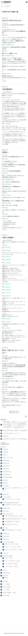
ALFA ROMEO (6, 474)
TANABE (5, 451)
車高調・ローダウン (7, 457)
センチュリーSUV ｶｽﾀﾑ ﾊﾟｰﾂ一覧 (11, 560)
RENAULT (5, 539)
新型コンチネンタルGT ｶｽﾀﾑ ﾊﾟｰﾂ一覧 (12, 549)
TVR (4, 570)
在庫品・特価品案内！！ (8, 592)
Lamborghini (5, 497)
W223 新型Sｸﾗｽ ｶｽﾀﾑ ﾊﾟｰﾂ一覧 (11, 521)
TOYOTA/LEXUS (6, 556)
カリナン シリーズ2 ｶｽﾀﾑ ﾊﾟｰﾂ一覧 (12, 546)
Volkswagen (5, 572)
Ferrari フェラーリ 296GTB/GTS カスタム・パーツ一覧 (16, 488)
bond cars (5, 586)
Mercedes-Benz (6, 513)
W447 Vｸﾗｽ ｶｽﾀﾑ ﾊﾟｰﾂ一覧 (10, 524)
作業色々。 (6, 152)
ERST (4, 454)
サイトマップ (13, 629)
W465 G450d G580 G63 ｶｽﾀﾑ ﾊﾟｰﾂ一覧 (13, 515)
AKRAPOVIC (5, 466)
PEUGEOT (5, 533)
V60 (6, 577)
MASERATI (5, 508)
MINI (4, 527)
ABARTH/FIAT (6, 471)
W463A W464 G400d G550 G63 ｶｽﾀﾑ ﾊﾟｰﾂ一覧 (14, 518)
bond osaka (6, 2)
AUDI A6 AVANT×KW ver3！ (12, 20)
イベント (5, 589)
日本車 (4, 581)
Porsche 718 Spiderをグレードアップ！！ (11, 433)
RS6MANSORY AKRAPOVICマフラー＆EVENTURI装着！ (15, 438)
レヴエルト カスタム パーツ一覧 (11, 499)
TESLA (4, 553)
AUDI (4, 480)
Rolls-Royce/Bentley (7, 541)
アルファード (7, 558)
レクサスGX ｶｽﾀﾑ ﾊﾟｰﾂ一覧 (10, 563)
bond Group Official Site (13, 601)
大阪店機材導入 (7, 89)
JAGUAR (5, 494)
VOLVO (4, 575)
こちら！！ (23, 335)
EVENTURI (5, 468)
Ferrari (4, 485)
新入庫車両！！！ (6, 436)
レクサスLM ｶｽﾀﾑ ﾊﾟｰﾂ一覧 (10, 566)
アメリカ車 (5, 584)
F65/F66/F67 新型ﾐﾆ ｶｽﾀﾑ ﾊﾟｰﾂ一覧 (12, 530)
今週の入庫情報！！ (9, 237)
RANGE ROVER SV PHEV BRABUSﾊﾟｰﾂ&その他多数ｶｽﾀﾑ (15, 430)
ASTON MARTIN (6, 477)
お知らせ (5, 595)
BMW (4, 482)
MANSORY (5, 463)
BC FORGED (5, 460)
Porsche (4, 536)
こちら (6, 342)
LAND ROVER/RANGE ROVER (9, 502)
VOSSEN (5, 449)
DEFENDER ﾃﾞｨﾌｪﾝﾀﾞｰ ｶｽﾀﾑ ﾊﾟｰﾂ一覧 (12, 504)
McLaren (5, 511)
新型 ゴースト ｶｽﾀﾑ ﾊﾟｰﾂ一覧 (11, 544)
